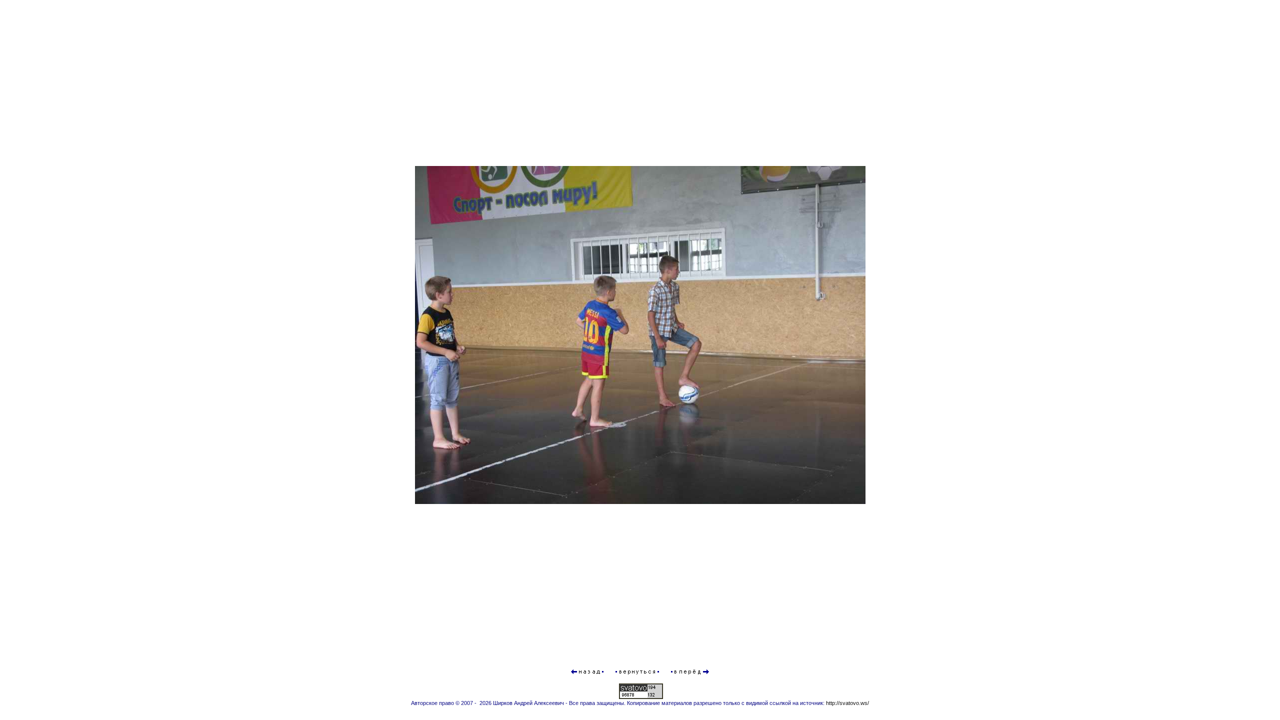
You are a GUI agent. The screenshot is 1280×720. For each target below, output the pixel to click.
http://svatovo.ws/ (847, 703)
